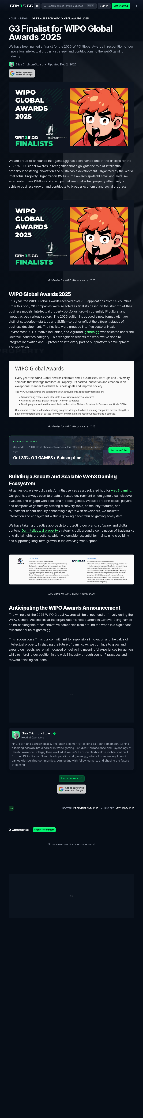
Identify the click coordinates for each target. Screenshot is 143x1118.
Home (12, 18)
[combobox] (37, 6)
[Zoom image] (71, 235)
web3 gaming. (121, 490)
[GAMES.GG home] (21, 6)
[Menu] (5, 6)
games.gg (92, 332)
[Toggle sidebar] (137, 6)
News (24, 18)
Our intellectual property (40, 530)
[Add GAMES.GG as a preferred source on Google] (22, 73)
